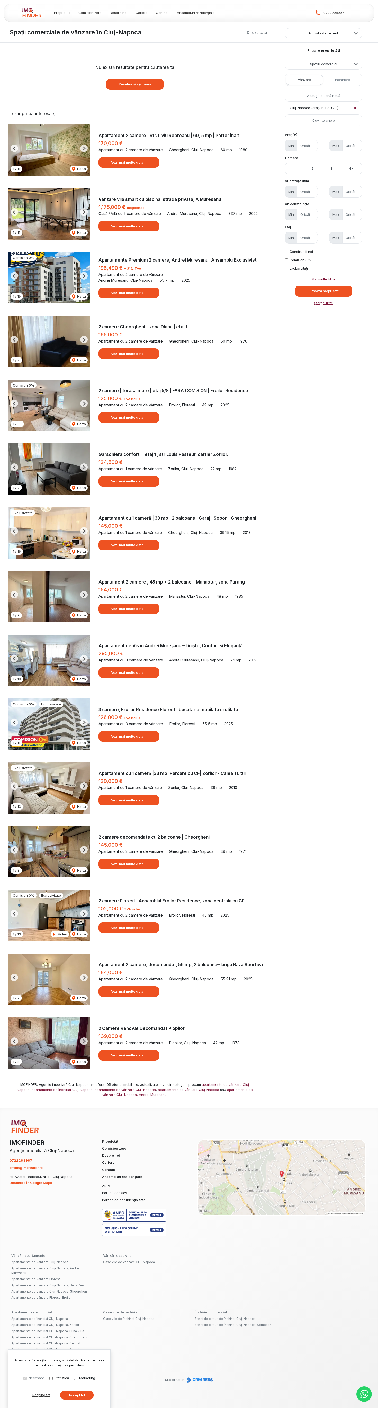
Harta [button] (81, 169)
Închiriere (342, 80)
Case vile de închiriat (120, 1312)
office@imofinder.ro (26, 1167)
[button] (14, 148)
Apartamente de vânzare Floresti (36, 1279)
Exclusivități (299, 268)
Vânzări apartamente (28, 1255)
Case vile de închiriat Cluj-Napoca (128, 1319)
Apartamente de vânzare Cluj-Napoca (39, 1262)
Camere (291, 158)
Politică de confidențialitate (124, 1200)
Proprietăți (62, 13)
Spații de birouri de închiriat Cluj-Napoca (225, 1319)
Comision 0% (300, 260)
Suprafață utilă (297, 181)
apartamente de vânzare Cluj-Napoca (125, 1090)
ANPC (106, 1186)
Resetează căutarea (135, 84)
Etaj (288, 227)
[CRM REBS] (199, 1380)
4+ (351, 168)
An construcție (297, 204)
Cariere (142, 13)
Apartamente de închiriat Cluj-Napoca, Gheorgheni (49, 1337)
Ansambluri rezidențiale (196, 13)
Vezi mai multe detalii (129, 162)
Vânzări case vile (117, 1255)
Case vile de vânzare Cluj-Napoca (129, 1262)
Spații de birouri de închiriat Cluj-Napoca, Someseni (233, 1325)
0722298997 (333, 13)
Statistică (62, 1378)
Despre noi (118, 13)
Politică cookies (114, 1193)
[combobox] (323, 64)
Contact (162, 13)
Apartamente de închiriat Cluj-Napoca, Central (45, 1343)
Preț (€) (291, 135)
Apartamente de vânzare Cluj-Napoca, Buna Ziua (48, 1285)
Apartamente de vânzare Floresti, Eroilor (41, 1297)
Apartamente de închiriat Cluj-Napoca (39, 1319)
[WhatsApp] (364, 1394)
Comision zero (90, 13)
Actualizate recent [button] (323, 33)
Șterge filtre (323, 303)
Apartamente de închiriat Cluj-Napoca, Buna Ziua (47, 1331)
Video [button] (62, 934)
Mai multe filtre (323, 279)
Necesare (36, 1378)
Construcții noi (301, 251)
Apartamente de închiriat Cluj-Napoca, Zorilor (45, 1325)
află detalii (70, 1360)
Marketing (87, 1378)
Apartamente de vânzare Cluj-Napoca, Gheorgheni (49, 1291)
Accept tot (77, 1395)
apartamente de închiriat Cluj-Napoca (62, 1090)
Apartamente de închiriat (31, 1312)
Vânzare (304, 80)
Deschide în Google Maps (31, 1183)
